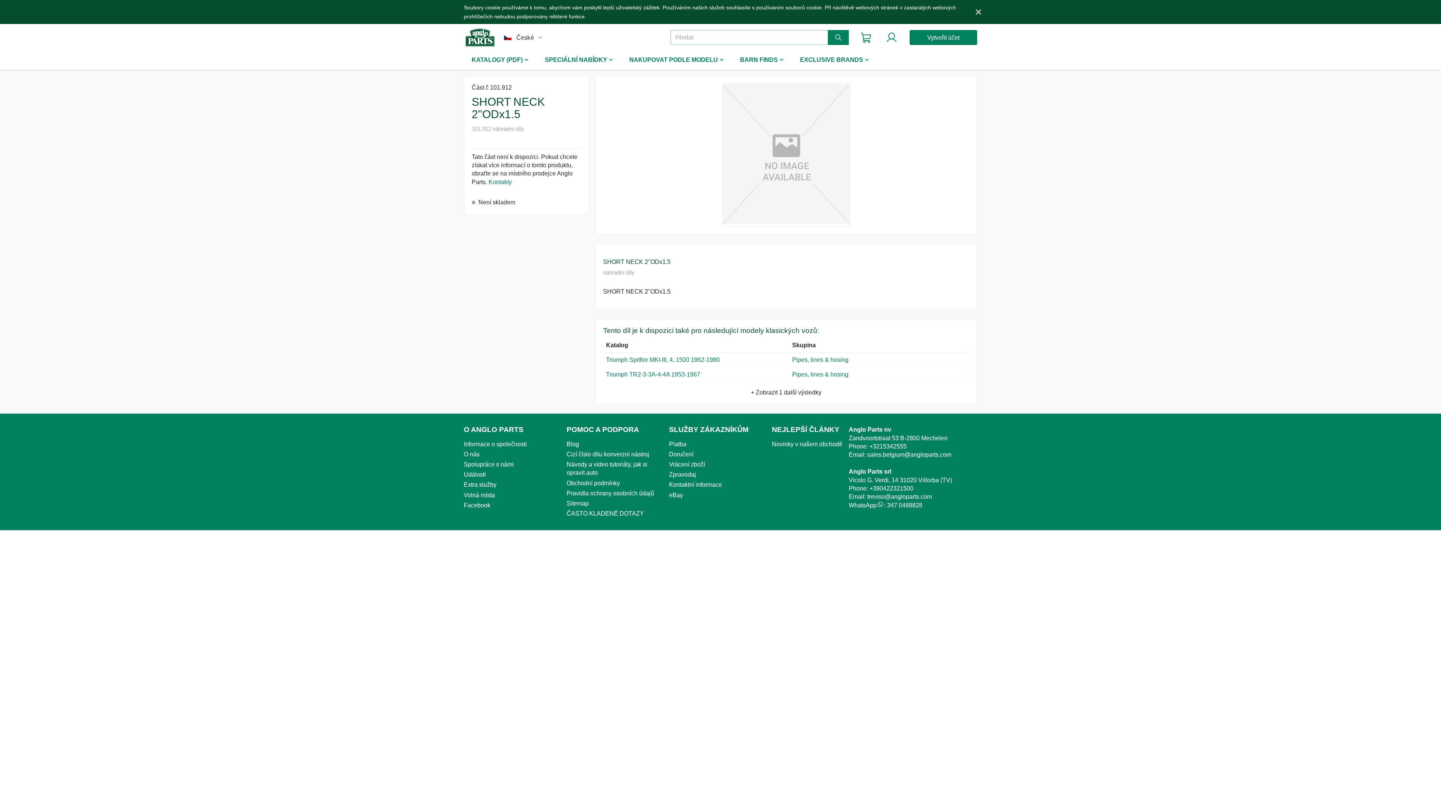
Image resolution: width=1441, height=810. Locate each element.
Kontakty (500, 182)
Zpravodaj (682, 474)
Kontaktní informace (695, 485)
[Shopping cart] (866, 38)
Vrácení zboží (687, 464)
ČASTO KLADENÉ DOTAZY (605, 513)
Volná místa (479, 495)
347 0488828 (904, 505)
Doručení (681, 454)
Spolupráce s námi (489, 464)
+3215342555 (888, 446)
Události (475, 474)
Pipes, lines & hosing (820, 360)
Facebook (477, 505)
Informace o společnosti (495, 444)
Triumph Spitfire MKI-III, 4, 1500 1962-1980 (663, 360)
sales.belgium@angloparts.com (909, 455)
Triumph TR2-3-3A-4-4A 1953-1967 (653, 374)
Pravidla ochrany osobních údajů (610, 493)
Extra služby (480, 485)
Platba (677, 444)
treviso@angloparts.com (899, 497)
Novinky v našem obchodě (807, 444)
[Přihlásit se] (892, 38)
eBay (676, 495)
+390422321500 (891, 488)
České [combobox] (525, 37)
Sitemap (578, 503)
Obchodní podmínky (593, 483)
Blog (573, 444)
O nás (472, 454)
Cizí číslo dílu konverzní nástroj (608, 454)
